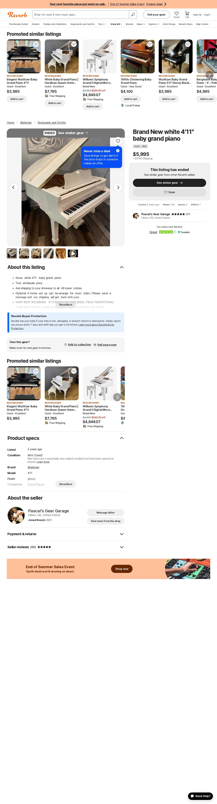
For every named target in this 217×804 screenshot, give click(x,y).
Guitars (36, 24)
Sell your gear (156, 14)
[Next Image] (118, 187)
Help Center (202, 24)
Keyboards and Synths (83, 24)
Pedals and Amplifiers (55, 24)
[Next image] (36, 56)
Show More (65, 304)
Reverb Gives (186, 24)
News (140, 24)
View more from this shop (106, 521)
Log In (207, 14)
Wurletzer (33, 467)
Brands (129, 24)
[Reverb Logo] (17, 14)
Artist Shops (169, 24)
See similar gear (71, 133)
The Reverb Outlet (18, 24)
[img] (178, 214)
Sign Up (197, 14)
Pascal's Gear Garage (155, 214)
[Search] (133, 14)
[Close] (117, 150)
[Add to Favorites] (36, 44)
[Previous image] (11, 56)
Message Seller (106, 512)
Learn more (43, 461)
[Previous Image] (13, 187)
